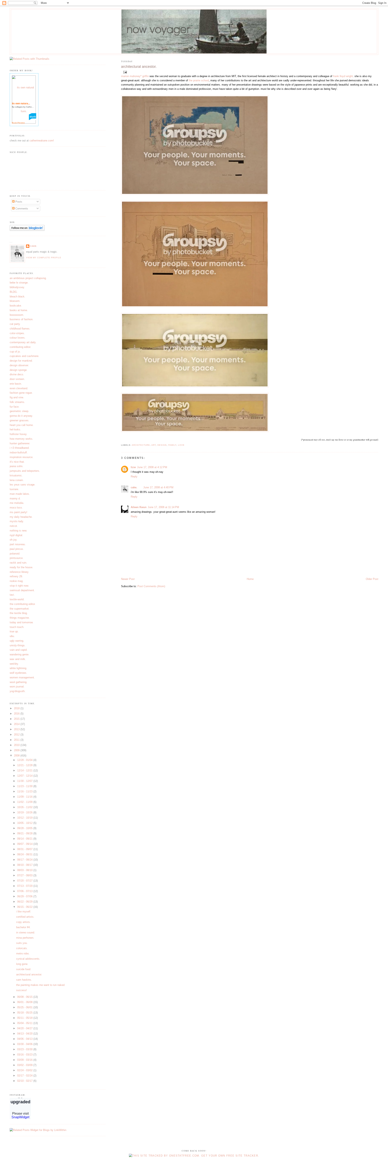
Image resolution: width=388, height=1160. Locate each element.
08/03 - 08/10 (25, 870)
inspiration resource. (21, 457)
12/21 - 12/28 (25, 765)
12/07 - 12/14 (25, 775)
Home (250, 579)
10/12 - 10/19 (25, 817)
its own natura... (21, 103)
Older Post (372, 579)
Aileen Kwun (139, 507)
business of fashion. (21, 319)
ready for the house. (21, 567)
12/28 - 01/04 (25, 759)
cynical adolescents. (28, 958)
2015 (17, 718)
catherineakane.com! (42, 140)
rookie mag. (16, 581)
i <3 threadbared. (20, 447)
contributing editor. (20, 346)
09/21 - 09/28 (25, 833)
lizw (133, 467)
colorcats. (22, 948)
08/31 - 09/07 (25, 849)
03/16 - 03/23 (25, 1054)
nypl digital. (16, 535)
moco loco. (16, 507)
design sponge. (18, 369)
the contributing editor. (23, 604)
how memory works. (21, 438)
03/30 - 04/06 (25, 1044)
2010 (17, 745)
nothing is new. (18, 530)
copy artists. (23, 922)
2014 (17, 724)
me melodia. (17, 502)
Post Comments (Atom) (151, 586)
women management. (22, 677)
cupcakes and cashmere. (24, 356)
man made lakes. (20, 493)
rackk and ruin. (18, 562)
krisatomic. (16, 475)
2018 (17, 708)
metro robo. (23, 953)
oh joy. (13, 539)
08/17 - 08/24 (25, 859)
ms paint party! (18, 512)
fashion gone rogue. (21, 392)
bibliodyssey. (17, 287)
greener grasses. (19, 420)
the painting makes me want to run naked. (40, 984)
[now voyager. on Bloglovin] (27, 229)
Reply (134, 476)
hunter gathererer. (20, 443)
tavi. (12, 594)
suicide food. (23, 969)
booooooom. (17, 314)
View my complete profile (43, 257)
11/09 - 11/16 (25, 796)
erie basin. (16, 383)
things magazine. (20, 617)
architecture (141, 445)
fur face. (14, 406)
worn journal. (17, 686)
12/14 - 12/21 (25, 770)
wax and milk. (18, 659)
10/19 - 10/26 (25, 812)
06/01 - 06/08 (25, 1002)
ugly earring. (17, 640)
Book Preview (18, 123)
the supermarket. (20, 608)
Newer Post (128, 579)
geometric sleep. (19, 411)
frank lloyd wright (343, 76)
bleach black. (17, 296)
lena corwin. (17, 480)
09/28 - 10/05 (25, 828)
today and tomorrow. (21, 622)
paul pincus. (17, 548)
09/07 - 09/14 (25, 843)
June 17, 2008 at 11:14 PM (163, 507)
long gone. (22, 963)
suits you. (22, 943)
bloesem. (15, 300)
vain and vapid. (18, 649)
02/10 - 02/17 (25, 1080)
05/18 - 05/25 (25, 1012)
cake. (134, 487)
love (181, 445)
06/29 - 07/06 (25, 896)
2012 (17, 734)
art (153, 445)
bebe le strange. (19, 282)
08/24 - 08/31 (25, 854)
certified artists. (25, 916)
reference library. (19, 571)
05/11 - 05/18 (25, 1017)
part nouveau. (18, 544)
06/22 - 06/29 (25, 901)
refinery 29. (16, 576)
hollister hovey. (18, 434)
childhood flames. (20, 328)
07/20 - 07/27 (25, 880)
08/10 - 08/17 (25, 864)
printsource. (16, 558)
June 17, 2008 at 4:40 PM (158, 487)
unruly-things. (17, 645)
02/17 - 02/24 (25, 1075)
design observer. (19, 365)
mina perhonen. (25, 937)
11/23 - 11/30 (25, 786)
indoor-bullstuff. (19, 452)
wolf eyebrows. (18, 672)
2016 (17, 713)
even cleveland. (19, 388)
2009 (17, 750)
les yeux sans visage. (22, 484)
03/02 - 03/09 (25, 1065)
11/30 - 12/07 (25, 780)
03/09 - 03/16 (25, 1059)
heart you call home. (22, 425)
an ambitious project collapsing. (28, 278)
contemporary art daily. (23, 342)
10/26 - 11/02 (25, 807)
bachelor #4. (23, 927)
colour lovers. (17, 337)
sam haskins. (24, 979)
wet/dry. (14, 663)
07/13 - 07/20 (25, 885)
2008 (17, 755)
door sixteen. (17, 379)
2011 (17, 739)
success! (21, 990)
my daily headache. (21, 516)
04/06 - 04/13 (25, 1038)
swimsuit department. (22, 590)
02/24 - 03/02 (25, 1070)
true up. (14, 631)
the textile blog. (19, 613)
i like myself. (23, 911)
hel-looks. (15, 429)
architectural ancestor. (139, 67)
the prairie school (199, 80)
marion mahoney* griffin (135, 76)
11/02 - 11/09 (25, 801)
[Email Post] (124, 71)
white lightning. (18, 668)
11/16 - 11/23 (25, 791)
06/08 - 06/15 (25, 996)
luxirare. (14, 489)
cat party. (15, 323)
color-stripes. (17, 333)
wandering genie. (19, 654)
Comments (21, 208)
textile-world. (17, 599)
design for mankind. (21, 360)
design (162, 445)
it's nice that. (17, 461)
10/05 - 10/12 (25, 822)
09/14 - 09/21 (25, 838)
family (172, 445)
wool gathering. (18, 682)
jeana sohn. (16, 466)
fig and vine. (17, 397)
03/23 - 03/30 (25, 1049)
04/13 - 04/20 (25, 1033)
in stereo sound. (25, 932)
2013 (17, 729)
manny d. (15, 498)
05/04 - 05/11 (25, 1023)
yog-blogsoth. (17, 691)
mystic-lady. (17, 521)
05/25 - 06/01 (25, 1007)
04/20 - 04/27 (25, 1028)
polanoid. (15, 553)
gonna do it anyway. (21, 415)
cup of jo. (15, 351)
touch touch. (17, 627)
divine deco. (17, 374)
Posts (18, 201)
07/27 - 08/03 (25, 875)
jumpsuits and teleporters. (25, 470)
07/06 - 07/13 (25, 891)
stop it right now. (19, 585)
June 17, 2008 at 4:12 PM (152, 467)
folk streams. (17, 402)
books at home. (19, 310)
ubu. (12, 636)
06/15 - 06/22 (25, 906)
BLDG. (14, 291)
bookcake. (16, 305)
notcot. (14, 525)
